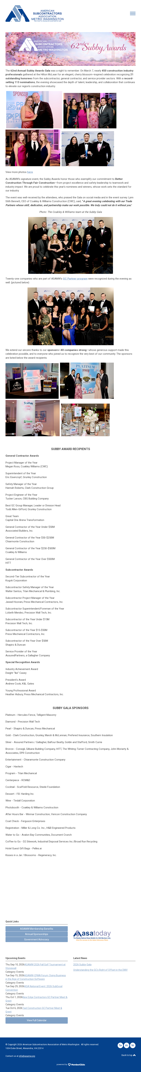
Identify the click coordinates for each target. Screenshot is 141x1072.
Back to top (127, 1055)
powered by (62, 1064)
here (30, 172)
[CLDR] (34, 20)
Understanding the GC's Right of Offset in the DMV (100, 970)
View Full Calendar (37, 1020)
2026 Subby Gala (82, 964)
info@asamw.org (27, 1056)
